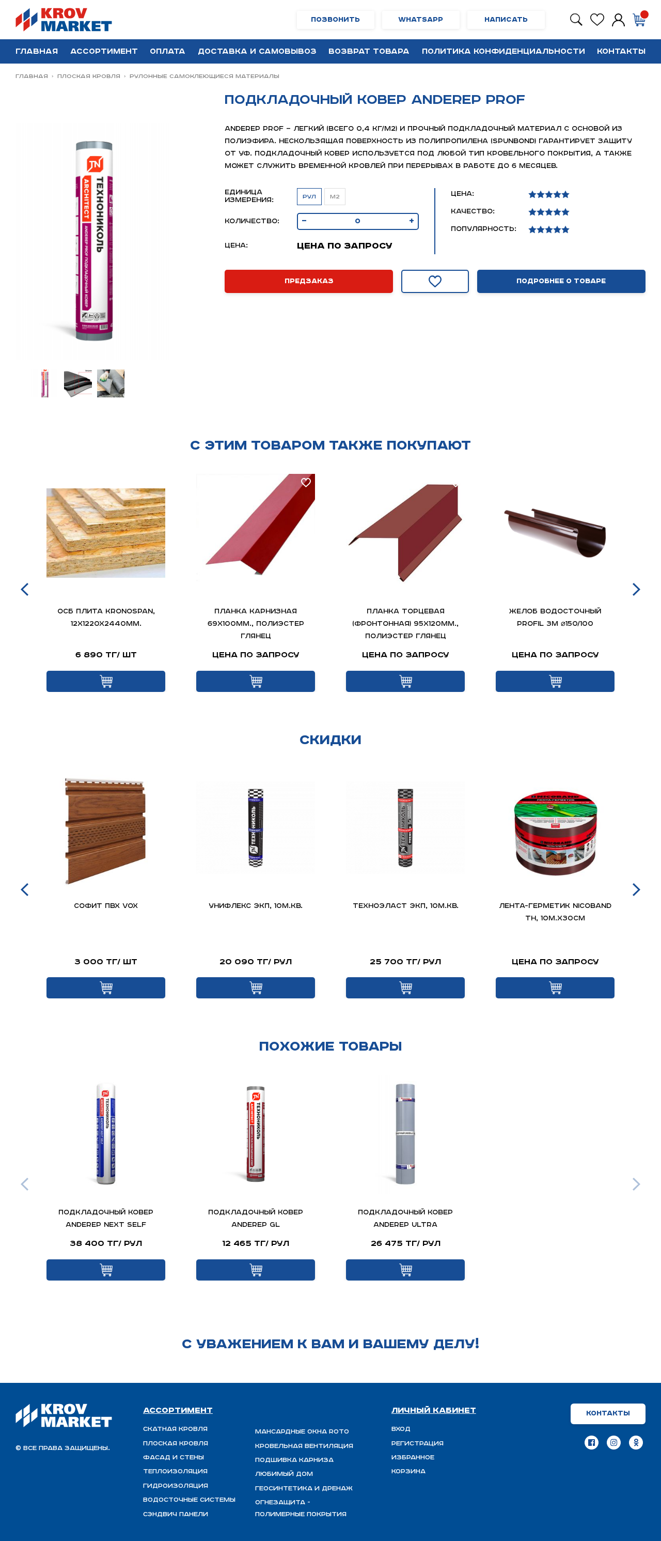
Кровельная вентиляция (304, 1446)
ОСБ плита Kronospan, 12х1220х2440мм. (106, 618)
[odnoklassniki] (636, 1443)
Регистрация (417, 1443)
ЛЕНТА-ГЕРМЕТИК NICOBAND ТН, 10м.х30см (555, 912)
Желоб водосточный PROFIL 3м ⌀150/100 (555, 618)
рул (309, 196)
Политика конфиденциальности (503, 51)
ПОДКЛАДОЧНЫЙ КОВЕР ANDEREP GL (255, 1219)
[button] (24, 589)
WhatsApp (420, 20)
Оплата (167, 51)
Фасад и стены (173, 1457)
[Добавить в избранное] (434, 281)
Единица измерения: (249, 196)
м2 (335, 196)
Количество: (252, 221)
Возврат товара (369, 51)
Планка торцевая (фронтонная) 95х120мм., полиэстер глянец (405, 624)
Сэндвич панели (175, 1514)
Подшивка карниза (294, 1460)
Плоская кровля (88, 76)
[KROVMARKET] (65, 20)
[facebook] (592, 1443)
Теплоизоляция (175, 1471)
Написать (506, 20)
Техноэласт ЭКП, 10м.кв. (406, 906)
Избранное (412, 1457)
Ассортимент (104, 51)
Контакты (621, 51)
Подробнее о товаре (561, 281)
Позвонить (335, 20)
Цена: (236, 246)
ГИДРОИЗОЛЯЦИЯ (175, 1486)
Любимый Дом (284, 1474)
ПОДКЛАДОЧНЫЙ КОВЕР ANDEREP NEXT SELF (105, 1219)
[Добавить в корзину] (105, 681)
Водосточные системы (189, 1500)
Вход (401, 1429)
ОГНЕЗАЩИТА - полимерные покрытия (301, 1508)
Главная (36, 51)
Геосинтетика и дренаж (304, 1488)
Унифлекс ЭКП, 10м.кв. (256, 906)
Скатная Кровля (175, 1429)
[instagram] (614, 1443)
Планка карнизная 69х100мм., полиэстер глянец (256, 624)
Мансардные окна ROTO (302, 1432)
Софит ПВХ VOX (106, 906)
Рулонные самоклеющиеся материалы (204, 76)
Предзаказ (309, 281)
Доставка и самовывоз (257, 51)
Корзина (408, 1471)
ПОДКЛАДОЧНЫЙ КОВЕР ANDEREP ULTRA (405, 1219)
